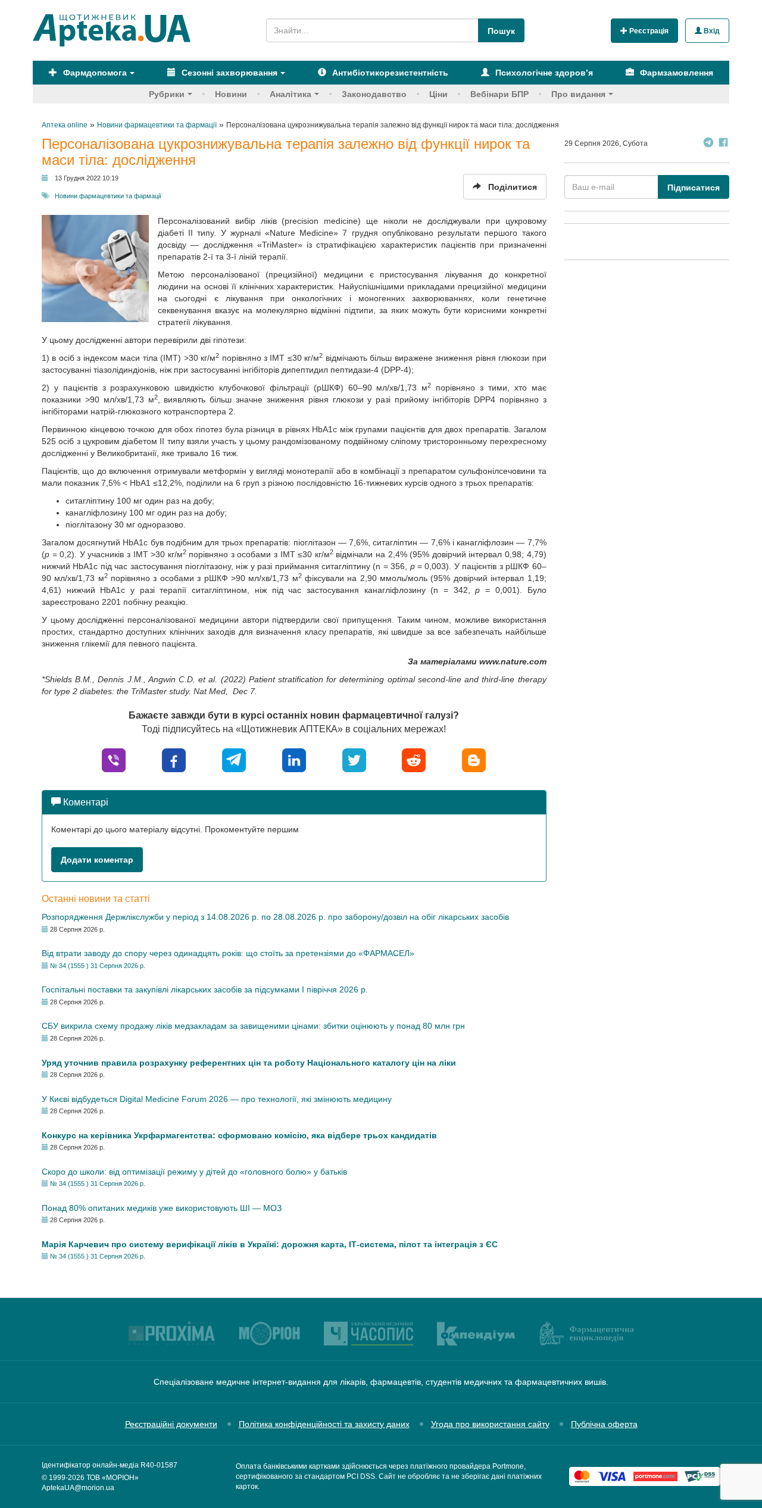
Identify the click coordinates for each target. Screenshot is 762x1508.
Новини (231, 94)
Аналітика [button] (290, 94)
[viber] (114, 759)
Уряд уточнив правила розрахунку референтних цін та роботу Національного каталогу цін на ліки (249, 1062)
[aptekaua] (474, 759)
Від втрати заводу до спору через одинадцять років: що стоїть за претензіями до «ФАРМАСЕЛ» (228, 953)
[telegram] (234, 759)
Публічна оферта (604, 1424)
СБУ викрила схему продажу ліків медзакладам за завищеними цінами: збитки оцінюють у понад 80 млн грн (253, 1026)
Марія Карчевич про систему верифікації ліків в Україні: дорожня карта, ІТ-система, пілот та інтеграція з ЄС (270, 1244)
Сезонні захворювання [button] (228, 72)
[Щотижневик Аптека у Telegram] (708, 143)
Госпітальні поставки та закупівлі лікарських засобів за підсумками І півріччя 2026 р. (205, 989)
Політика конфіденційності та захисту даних (324, 1424)
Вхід (711, 31)
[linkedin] (294, 759)
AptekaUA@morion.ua (78, 1488)
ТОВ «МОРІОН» (112, 1477)
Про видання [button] (578, 94)
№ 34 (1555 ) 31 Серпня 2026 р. (97, 965)
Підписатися (693, 187)
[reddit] (414, 759)
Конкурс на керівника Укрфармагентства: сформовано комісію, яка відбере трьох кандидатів (239, 1135)
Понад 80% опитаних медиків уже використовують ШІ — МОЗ (162, 1208)
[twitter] (354, 759)
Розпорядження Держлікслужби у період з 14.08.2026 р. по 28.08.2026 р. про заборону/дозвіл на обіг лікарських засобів (275, 917)
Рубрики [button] (167, 94)
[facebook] (174, 759)
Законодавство (374, 94)
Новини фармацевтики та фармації (108, 195)
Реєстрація (648, 31)
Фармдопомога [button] (94, 72)
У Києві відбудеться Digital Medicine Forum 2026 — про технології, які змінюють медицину (217, 1099)
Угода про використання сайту (490, 1424)
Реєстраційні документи (171, 1424)
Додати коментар (97, 859)
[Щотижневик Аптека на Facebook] (723, 143)
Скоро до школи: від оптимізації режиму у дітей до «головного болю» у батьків (194, 1171)
